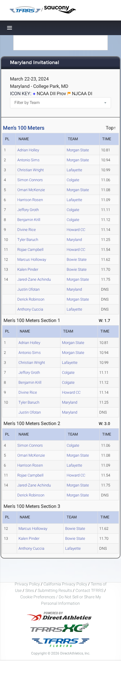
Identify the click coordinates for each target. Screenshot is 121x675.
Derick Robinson (30, 299)
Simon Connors (30, 180)
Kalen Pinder (27, 269)
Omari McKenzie (31, 190)
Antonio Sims (28, 160)
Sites (29, 590)
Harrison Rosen (30, 200)
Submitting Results (55, 590)
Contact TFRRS (89, 590)
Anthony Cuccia (30, 309)
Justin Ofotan (28, 289)
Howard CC (76, 229)
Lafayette (74, 170)
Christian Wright (30, 170)
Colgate (73, 180)
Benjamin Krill (28, 219)
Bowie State (77, 259)
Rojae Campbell (30, 249)
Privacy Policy (27, 584)
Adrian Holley (28, 150)
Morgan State (78, 150)
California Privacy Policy (65, 584)
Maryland (74, 239)
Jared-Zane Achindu (34, 279)
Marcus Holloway (31, 259)
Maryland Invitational (34, 62)
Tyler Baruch (27, 239)
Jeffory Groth (28, 210)
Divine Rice (26, 229)
